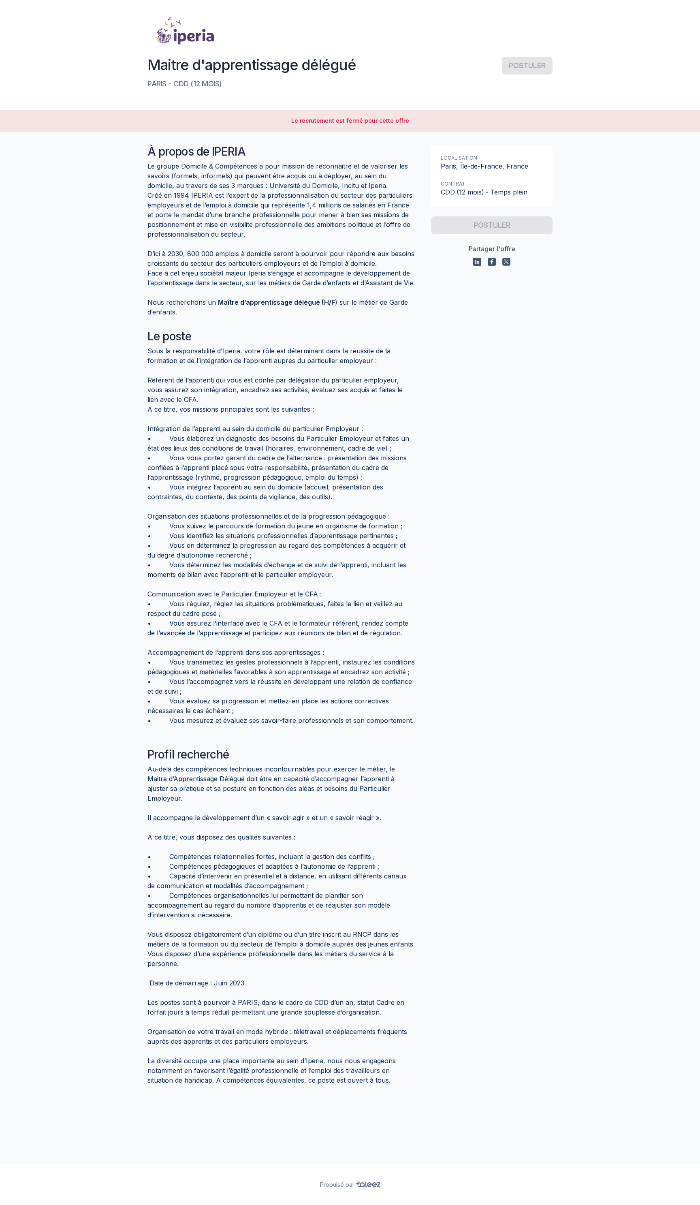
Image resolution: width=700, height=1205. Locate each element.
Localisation (459, 158)
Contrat (453, 184)
